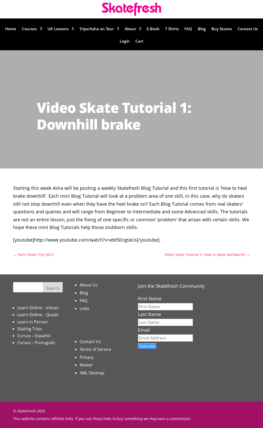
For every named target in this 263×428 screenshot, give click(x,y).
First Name (150, 298)
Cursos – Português (36, 342)
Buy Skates (221, 29)
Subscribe (147, 346)
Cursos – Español (33, 336)
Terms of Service (95, 349)
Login (125, 41)
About (130, 29)
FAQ (188, 29)
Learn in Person (32, 322)
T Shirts (172, 29)
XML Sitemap (92, 373)
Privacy (86, 357)
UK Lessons (58, 29)
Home (10, 29)
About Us (89, 285)
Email (144, 330)
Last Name (149, 314)
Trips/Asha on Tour (96, 29)
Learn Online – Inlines (38, 308)
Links (84, 308)
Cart (139, 41)
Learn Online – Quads (38, 314)
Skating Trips (29, 329)
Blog (202, 29)
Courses (29, 29)
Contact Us (248, 29)
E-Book (153, 29)
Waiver (86, 365)
